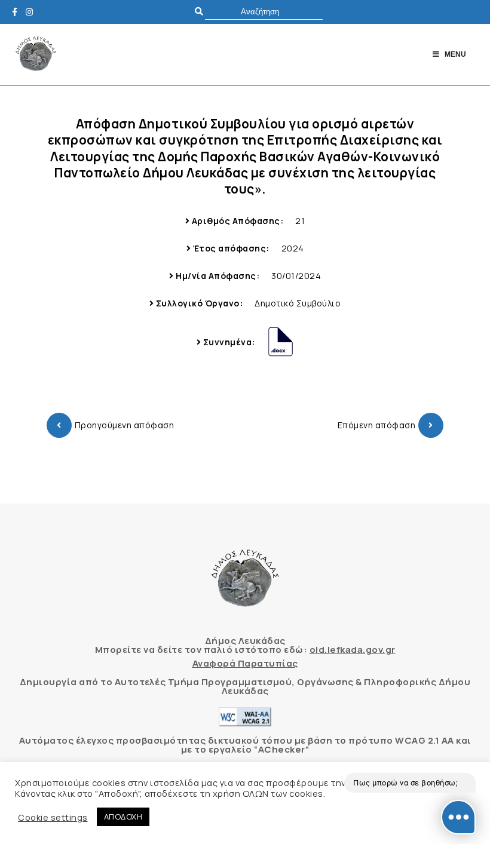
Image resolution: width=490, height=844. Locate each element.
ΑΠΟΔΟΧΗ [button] (123, 816)
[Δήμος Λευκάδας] (18, 11)
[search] (264, 11)
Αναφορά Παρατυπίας (245, 663)
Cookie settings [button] (53, 817)
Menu (455, 54)
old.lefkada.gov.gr (353, 649)
